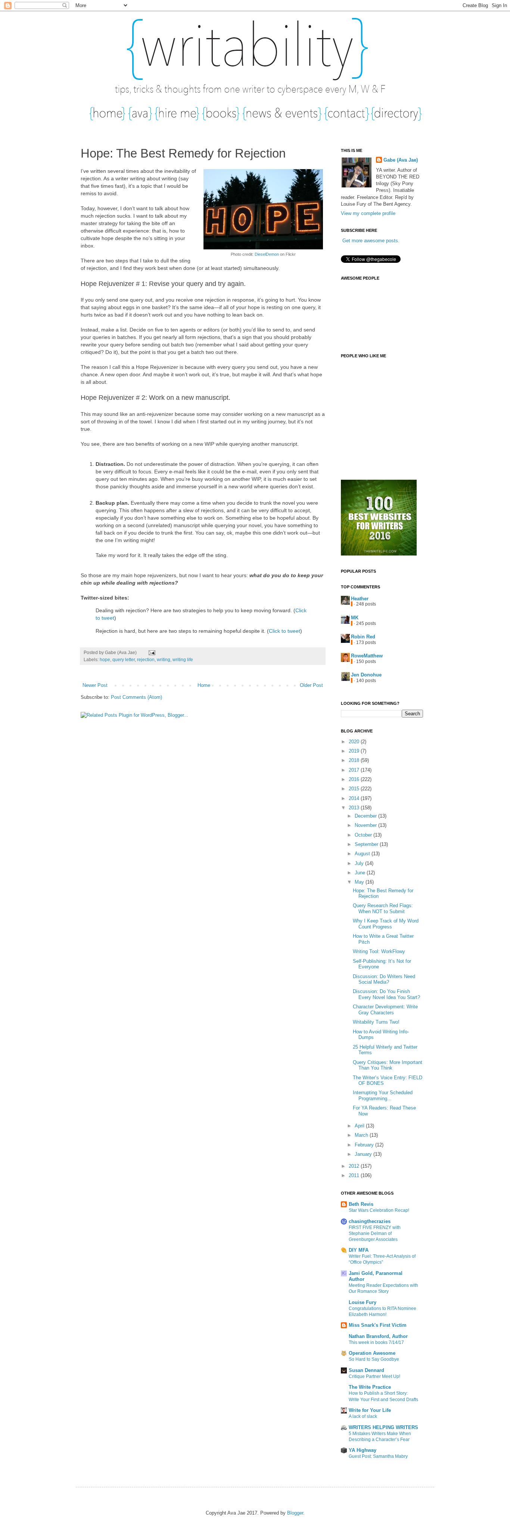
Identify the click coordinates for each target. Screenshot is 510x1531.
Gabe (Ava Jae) (400, 160)
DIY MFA (358, 1250)
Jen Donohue (366, 675)
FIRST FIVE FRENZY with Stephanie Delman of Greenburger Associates (375, 1233)
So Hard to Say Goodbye (374, 1359)
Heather (359, 598)
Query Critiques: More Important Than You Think (387, 1065)
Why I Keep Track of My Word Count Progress (386, 924)
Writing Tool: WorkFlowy (379, 951)
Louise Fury (362, 1302)
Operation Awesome (372, 1353)
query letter (123, 659)
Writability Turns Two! (376, 1022)
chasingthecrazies (370, 1221)
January (364, 1154)
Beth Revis (361, 1204)
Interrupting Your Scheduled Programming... (383, 1095)
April (360, 1126)
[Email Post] (150, 652)
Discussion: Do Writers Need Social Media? (384, 979)
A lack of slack (363, 1416)
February (365, 1145)
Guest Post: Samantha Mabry (378, 1456)
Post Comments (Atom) (136, 697)
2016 (355, 779)
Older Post (311, 685)
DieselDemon (267, 254)
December (366, 816)
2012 (355, 1166)
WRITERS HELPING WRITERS (383, 1427)
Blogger (295, 1513)
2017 (355, 770)
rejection (146, 659)
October (364, 835)
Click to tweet (284, 631)
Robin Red (363, 637)
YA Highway (362, 1450)
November (366, 825)
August (363, 853)
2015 (355, 788)
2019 (355, 751)
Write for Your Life (370, 1410)
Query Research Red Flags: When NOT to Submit (383, 908)
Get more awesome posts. (370, 240)
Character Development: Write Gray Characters (385, 1009)
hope (105, 659)
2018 (355, 760)
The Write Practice (370, 1387)
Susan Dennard (366, 1370)
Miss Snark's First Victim (378, 1325)
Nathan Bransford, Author (378, 1336)
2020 (355, 741)
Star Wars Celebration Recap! (379, 1210)
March (362, 1135)
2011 (355, 1175)
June (361, 872)
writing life (182, 659)
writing (163, 659)
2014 (355, 798)
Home (204, 685)
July (360, 863)
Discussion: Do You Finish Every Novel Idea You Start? (386, 994)
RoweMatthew (367, 656)
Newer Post (95, 685)
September (367, 844)
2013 (355, 807)
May (360, 882)
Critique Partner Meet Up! (374, 1376)
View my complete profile (368, 213)
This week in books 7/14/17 (376, 1342)
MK (354, 617)
